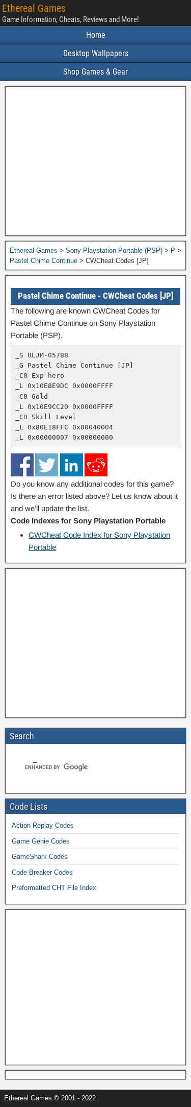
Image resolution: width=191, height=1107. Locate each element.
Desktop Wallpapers (95, 53)
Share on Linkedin (71, 464)
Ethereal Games (34, 8)
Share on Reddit (96, 464)
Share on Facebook (22, 464)
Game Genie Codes (41, 841)
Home (95, 35)
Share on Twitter (46, 464)
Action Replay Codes (43, 825)
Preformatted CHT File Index (54, 888)
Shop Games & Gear (95, 72)
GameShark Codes (40, 856)
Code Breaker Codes (42, 872)
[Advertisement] (95, 161)
